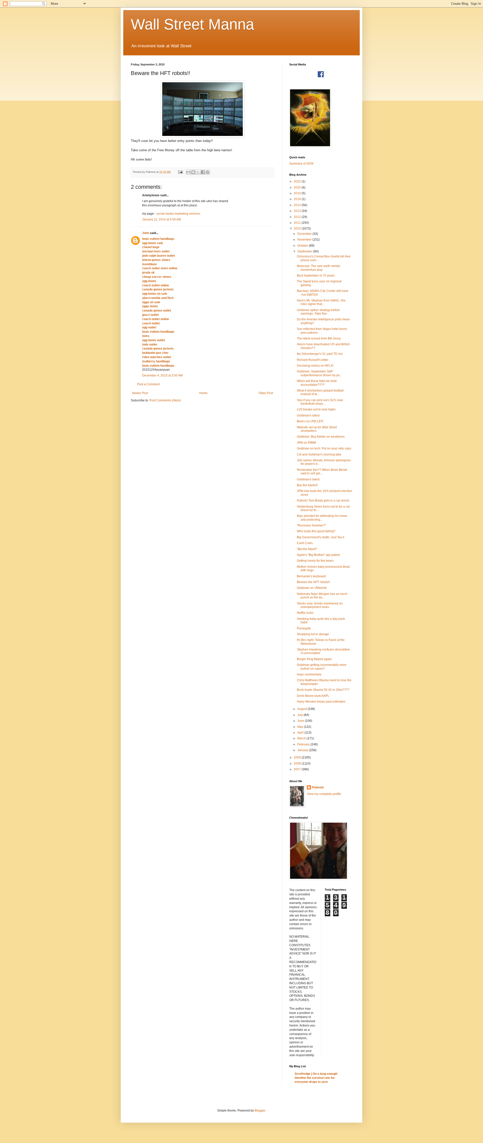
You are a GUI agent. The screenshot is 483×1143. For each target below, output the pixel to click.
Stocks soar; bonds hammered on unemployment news (320, 605)
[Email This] (188, 172)
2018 (298, 199)
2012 (298, 217)
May (300, 727)
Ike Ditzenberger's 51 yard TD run (320, 354)
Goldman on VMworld (312, 588)
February (303, 744)
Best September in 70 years (316, 275)
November (304, 239)
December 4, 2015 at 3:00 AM (162, 375)
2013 (298, 211)
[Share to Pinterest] (207, 172)
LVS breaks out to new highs (316, 409)
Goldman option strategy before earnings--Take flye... (318, 311)
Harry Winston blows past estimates (321, 701)
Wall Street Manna (192, 24)
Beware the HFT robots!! (313, 582)
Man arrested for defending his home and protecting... (322, 517)
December (304, 234)
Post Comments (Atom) (165, 400)
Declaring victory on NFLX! (315, 365)
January (303, 750)
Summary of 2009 (301, 163)
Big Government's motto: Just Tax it (320, 537)
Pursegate (304, 628)
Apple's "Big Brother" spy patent (318, 555)
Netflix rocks (305, 613)
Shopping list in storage (313, 634)
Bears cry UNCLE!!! (310, 421)
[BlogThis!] (193, 172)
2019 (298, 193)
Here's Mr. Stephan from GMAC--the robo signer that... (321, 302)
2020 (298, 187)
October (303, 245)
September (305, 251)
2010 (298, 228)
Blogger (260, 1110)
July (300, 715)
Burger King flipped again (314, 659)
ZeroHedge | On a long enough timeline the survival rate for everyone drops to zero (316, 1078)
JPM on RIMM (306, 442)
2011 (298, 222)
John (145, 233)
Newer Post (140, 393)
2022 (298, 181)
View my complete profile (324, 794)
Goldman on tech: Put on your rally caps (324, 448)
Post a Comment (148, 384)
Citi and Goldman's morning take (319, 454)
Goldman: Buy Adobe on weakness (321, 436)
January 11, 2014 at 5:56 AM (161, 219)
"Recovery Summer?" (311, 525)
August (302, 709)
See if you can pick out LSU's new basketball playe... (320, 401)
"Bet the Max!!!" (307, 549)
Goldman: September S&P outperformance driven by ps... (319, 373)
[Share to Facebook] (202, 172)
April (300, 732)
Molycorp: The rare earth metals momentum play (318, 267)
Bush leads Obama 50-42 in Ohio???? (323, 690)
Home (203, 393)
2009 (298, 757)
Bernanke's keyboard (311, 576)
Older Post (266, 393)
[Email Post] (180, 171)
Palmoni (318, 787)
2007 (298, 769)
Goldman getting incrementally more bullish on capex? (321, 666)
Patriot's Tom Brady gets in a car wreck (323, 500)
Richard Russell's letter (312, 360)
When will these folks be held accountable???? (317, 382)
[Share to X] (197, 172)
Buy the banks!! (307, 485)
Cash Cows (305, 543)
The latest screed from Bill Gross (319, 338)
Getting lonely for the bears (315, 560)
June (301, 720)
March (302, 738)
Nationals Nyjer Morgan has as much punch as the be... (322, 595)
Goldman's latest (308, 415)
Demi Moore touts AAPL (313, 696)
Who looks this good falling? (316, 531)
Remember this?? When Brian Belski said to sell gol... (322, 471)
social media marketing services (178, 213)
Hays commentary (309, 674)
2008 (298, 763)
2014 (298, 205)
